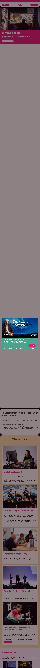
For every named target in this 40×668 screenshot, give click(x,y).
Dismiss (32, 348)
